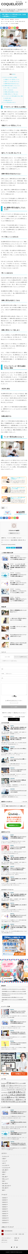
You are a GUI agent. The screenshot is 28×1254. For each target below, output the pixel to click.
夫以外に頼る (7, 98)
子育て (17, 1097)
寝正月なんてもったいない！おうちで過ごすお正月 (20, 713)
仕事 (13, 1092)
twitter (19, 2)
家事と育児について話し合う (10, 94)
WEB (8, 547)
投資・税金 (4, 1176)
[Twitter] (11, 1247)
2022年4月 (4, 1208)
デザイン (18, 1087)
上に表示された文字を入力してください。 (14, 700)
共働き (17, 21)
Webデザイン (15, 1083)
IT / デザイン (17, 555)
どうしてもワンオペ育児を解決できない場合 (12, 96)
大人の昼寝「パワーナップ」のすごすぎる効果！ (18, 627)
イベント (4, 1160)
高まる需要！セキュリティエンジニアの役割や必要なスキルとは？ (18, 583)
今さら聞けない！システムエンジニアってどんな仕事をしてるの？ (18, 591)
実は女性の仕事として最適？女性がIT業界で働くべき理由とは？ (18, 738)
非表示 (13, 74)
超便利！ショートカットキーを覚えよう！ (18, 749)
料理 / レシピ (4, 1178)
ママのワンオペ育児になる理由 (9, 77)
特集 (3, 1181)
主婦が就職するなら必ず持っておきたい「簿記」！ (18, 1123)
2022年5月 (4, 1206)
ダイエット (12, 1087)
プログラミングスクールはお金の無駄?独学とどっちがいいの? (17, 848)
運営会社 (16, 1240)
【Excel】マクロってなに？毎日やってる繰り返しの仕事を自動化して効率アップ (18, 927)
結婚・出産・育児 (11, 21)
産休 (17, 1099)
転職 (22, 1101)
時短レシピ (14, 1099)
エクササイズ (16, 1085)
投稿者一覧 (16, 1238)
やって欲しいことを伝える (10, 87)
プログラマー (11, 1089)
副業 (11, 1097)
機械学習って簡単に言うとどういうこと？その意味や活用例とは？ (18, 599)
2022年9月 (4, 1197)
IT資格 (3, 1158)
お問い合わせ (4, 1240)
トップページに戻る (14, 719)
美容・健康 (4, 1187)
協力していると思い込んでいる (11, 81)
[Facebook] (14, 1247)
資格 (13, 1101)
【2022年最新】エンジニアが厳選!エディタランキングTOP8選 (14, 991)
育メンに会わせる (8, 90)
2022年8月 (4, 1199)
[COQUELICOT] (12, 4)
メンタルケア (4, 1092)
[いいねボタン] (3, 508)
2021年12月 (4, 1217)
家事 (20, 1097)
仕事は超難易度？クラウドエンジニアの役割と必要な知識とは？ (18, 575)
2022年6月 (4, 1204)
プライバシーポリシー (6, 1238)
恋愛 (7, 1099)
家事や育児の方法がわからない (11, 83)
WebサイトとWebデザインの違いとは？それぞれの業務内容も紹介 (17, 869)
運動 (24, 1101)
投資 (10, 1099)
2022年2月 (4, 1213)
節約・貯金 (4, 1183)
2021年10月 (4, 1222)
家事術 (3, 1172)
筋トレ (23, 1099)
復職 (5, 1099)
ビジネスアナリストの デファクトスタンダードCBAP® (18, 791)
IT (8, 1083)
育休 (4, 1101)
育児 (24, 21)
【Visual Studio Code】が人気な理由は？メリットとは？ (12, 997)
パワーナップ (3, 1089)
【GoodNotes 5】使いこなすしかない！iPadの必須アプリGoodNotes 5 (18, 1033)
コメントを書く (5, 23)
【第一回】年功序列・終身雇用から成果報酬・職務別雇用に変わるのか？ (18, 567)
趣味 (20, 1101)
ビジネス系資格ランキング (20, 514)
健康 (8, 1097)
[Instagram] (16, 1247)
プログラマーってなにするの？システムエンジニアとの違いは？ (18, 770)
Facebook (19, 547)
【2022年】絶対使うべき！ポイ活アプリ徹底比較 (18, 879)
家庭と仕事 (21, 21)
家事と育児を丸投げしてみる (10, 92)
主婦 (9, 1092)
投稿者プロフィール (14, 533)
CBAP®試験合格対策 (8, 1230)
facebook (21, 2)
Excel (2, 1083)
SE (10, 1083)
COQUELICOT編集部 (14, 23)
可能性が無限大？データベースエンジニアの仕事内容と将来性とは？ (18, 558)
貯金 (10, 1101)
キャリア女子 (5, 21)
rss (17, 2)
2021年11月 (4, 1220)
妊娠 (13, 1097)
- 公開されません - (6, 673)
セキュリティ (6, 1087)
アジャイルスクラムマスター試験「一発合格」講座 (18, 759)
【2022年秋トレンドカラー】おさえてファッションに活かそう (14, 989)
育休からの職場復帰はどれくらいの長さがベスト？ (18, 611)
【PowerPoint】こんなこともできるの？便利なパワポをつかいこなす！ (18, 1012)
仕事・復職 (4, 1169)
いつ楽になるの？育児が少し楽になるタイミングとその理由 (18, 619)
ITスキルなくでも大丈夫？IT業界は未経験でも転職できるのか (18, 781)
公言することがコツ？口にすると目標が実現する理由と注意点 (18, 643)
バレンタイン (23, 1087)
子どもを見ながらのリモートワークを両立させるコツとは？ (18, 635)
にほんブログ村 (7, 514)
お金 (3, 1085)
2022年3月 (4, 1211)
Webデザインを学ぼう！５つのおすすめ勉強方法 (8, 713)
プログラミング (21, 1089)
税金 (20, 1099)
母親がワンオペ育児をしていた (11, 79)
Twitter (13, 547)
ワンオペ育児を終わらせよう (9, 102)
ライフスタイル (5, 1167)
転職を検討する (7, 100)
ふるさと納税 (8, 1085)
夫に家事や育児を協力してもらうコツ (11, 85)
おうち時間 (23, 1083)
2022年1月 (4, 1215)
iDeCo (5, 1083)
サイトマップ (4, 1242)
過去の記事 (25, 801)
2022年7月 (4, 1202)
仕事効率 (18, 1095)
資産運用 (17, 1101)
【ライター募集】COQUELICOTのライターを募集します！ (13, 806)
